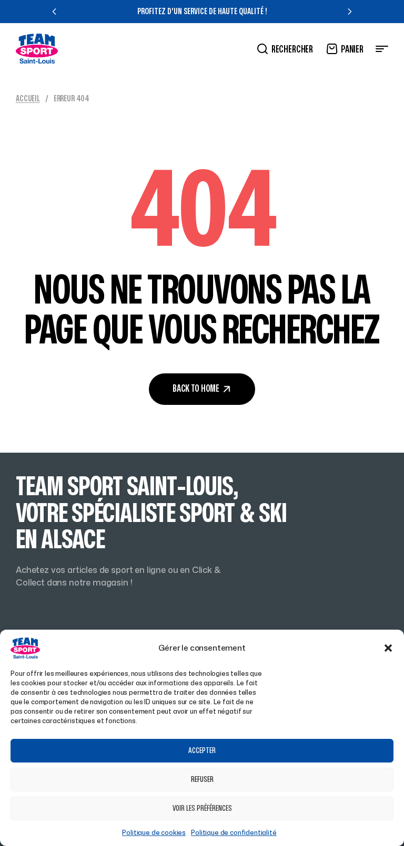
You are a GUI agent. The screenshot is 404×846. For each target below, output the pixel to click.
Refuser (202, 780)
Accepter (202, 751)
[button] (388, 648)
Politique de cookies (154, 832)
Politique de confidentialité (234, 832)
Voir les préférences (202, 808)
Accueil (28, 99)
